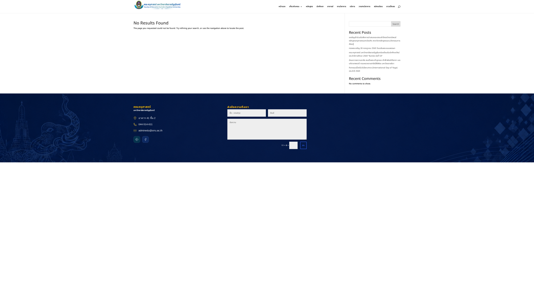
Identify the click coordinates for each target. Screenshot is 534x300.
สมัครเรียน (378, 7)
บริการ (352, 7)
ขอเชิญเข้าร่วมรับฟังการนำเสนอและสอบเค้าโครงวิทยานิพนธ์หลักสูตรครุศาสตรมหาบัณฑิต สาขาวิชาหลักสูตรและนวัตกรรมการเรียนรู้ (374, 41)
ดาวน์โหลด (390, 7)
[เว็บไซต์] (137, 139)
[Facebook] (145, 139)
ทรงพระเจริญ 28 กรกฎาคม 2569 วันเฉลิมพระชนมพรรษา (372, 48)
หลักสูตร (309, 7)
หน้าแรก (282, 7)
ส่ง (303, 145)
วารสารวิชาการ (364, 7)
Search (396, 24)
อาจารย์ (330, 7)
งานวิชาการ (341, 7)
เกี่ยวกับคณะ (294, 7)
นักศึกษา (320, 7)
